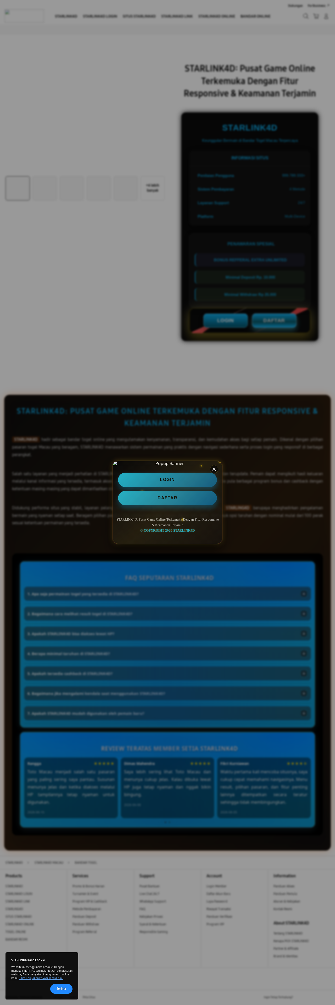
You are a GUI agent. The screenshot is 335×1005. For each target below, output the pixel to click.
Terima (61, 989)
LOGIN (167, 480)
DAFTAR (167, 498)
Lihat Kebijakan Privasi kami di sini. (41, 978)
